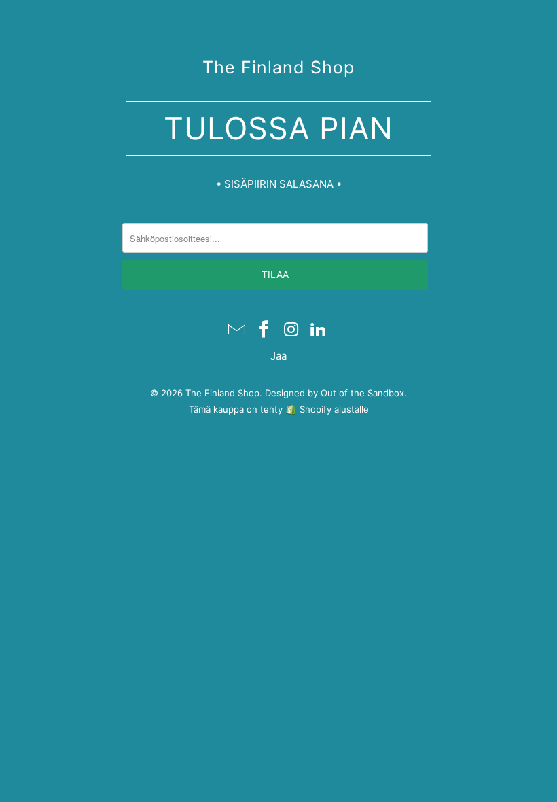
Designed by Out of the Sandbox (334, 392)
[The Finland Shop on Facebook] (264, 330)
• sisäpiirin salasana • (279, 183)
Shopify (315, 409)
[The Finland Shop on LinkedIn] (318, 330)
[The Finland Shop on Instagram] (291, 330)
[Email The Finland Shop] (237, 330)
